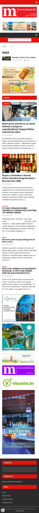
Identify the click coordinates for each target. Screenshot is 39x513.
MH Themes (20, 511)
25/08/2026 (8, 135)
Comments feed (7, 499)
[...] (33, 148)
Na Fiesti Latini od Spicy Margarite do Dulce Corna (18, 240)
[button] (36, 2)
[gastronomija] (6, 58)
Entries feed (6, 496)
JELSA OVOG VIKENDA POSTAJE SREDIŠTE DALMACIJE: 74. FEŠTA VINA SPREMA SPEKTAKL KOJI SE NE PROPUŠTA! (19, 270)
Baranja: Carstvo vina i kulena (24, 57)
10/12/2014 (19, 60)
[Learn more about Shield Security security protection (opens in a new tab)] (3, 510)
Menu (28, 60)
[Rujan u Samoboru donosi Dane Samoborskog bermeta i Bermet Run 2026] (19, 163)
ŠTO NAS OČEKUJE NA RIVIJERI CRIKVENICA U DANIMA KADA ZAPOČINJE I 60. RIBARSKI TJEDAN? (19, 210)
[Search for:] (19, 40)
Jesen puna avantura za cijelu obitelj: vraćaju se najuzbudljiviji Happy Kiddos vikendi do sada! (18, 127)
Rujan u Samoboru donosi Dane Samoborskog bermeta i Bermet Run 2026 (19, 178)
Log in (4, 492)
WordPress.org (7, 502)
